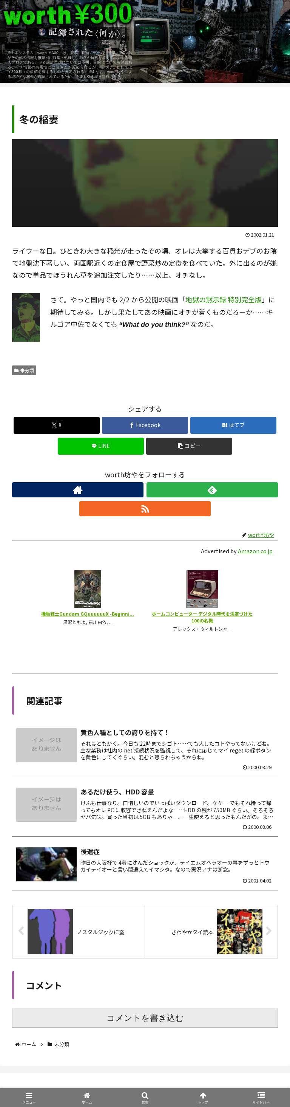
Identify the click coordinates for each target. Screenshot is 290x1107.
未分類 (27, 370)
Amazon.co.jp (255, 551)
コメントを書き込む (145, 1018)
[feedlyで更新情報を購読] (212, 489)
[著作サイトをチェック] (77, 489)
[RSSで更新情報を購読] (145, 508)
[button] (189, 446)
